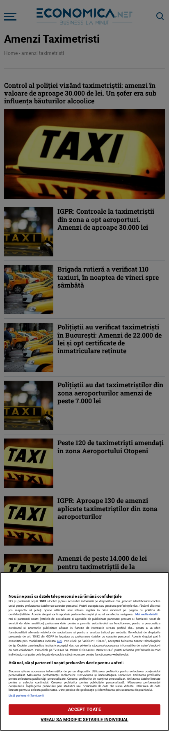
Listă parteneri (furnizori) (26, 695)
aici (59, 641)
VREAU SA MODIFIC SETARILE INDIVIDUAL (84, 719)
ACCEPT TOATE (84, 709)
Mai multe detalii (146, 614)
